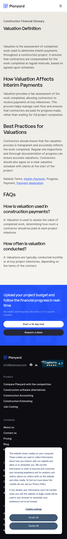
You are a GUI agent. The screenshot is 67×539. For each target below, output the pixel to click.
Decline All (34, 526)
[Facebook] (31, 365)
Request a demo (34, 332)
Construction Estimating (17, 401)
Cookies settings (34, 509)
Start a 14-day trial (33, 324)
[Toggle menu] (60, 6)
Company (9, 419)
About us (8, 427)
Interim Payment (34, 178)
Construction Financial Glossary (23, 21)
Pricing (7, 438)
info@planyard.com (15, 364)
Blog (6, 444)
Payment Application (30, 183)
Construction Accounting (18, 395)
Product (8, 376)
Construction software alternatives (24, 389)
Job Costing (10, 406)
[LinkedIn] (36, 365)
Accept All (33, 518)
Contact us (10, 432)
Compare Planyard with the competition (27, 384)
